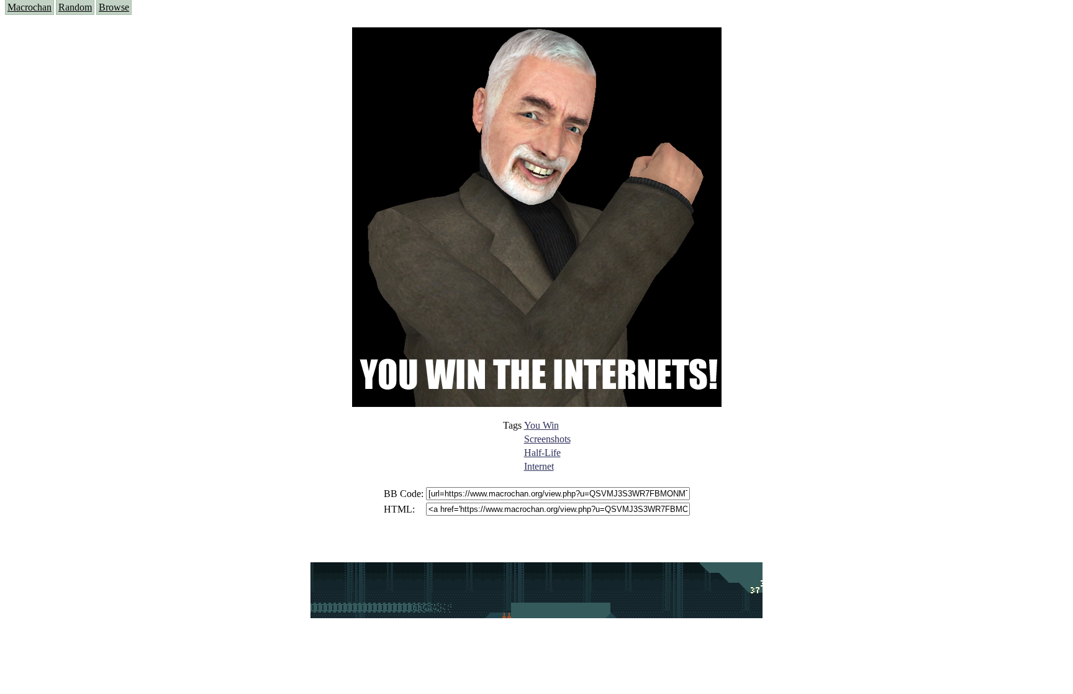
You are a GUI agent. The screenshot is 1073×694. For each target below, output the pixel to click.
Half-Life (542, 452)
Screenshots (547, 439)
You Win (541, 425)
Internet (539, 466)
